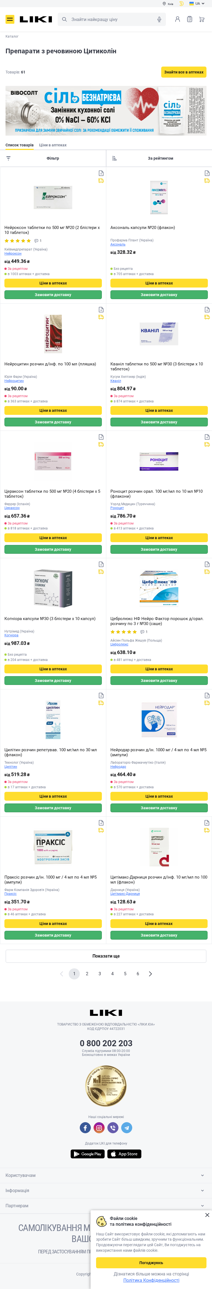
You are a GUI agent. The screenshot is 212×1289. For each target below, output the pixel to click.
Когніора (11, 635)
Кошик (201, 19)
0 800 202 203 (106, 1043)
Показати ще (106, 956)
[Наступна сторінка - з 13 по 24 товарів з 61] (150, 973)
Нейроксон (13, 253)
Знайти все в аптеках (183, 72)
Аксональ (118, 244)
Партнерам (17, 1205)
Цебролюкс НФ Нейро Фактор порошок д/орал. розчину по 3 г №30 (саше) (157, 621)
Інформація (17, 1190)
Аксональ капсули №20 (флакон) (142, 227)
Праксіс (10, 894)
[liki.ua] (36, 19)
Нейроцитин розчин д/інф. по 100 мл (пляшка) (50, 364)
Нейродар (118, 767)
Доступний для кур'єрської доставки (101, 180)
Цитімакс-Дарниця (125, 894)
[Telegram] (126, 1127)
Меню (10, 19)
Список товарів (189, 19)
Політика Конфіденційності (151, 1280)
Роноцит (117, 508)
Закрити (207, 1215)
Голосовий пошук (159, 19)
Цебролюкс (119, 644)
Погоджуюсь (151, 1263)
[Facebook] (85, 1127)
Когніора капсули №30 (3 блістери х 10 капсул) (50, 618)
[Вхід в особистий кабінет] (177, 19)
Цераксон (12, 508)
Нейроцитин (14, 381)
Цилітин (10, 767)
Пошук (64, 19)
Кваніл (115, 381)
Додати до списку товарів (101, 173)
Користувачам (21, 1175)
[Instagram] (99, 1127)
